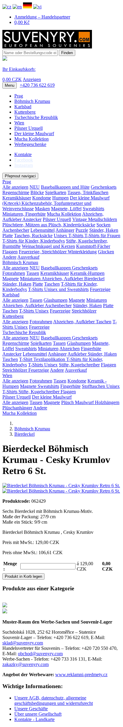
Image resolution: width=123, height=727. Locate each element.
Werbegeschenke (30, 144)
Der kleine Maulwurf (34, 133)
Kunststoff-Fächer (93, 246)
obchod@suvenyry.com (40, 653)
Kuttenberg (25, 112)
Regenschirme (15, 192)
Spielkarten (55, 192)
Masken (42, 208)
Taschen (52, 283)
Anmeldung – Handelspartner (42, 16)
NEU (35, 187)
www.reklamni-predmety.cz (81, 674)
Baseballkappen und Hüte (65, 187)
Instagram (23, 165)
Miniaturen (30, 278)
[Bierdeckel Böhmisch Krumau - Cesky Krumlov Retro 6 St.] (61, 485)
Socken (103, 224)
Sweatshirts (93, 208)
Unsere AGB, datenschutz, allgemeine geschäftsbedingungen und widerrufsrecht (53, 700)
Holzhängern (107, 402)
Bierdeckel (94, 278)
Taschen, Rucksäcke (33, 235)
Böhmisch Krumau (32, 101)
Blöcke (37, 192)
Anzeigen (32, 79)
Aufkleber (77, 353)
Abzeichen (69, 348)
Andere (9, 257)
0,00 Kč (22, 22)
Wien (19, 122)
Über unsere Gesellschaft (37, 714)
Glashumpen (55, 300)
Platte (7, 235)
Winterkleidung (82, 251)
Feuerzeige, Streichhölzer (43, 251)
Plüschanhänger (17, 407)
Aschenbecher (15, 230)
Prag (18, 95)
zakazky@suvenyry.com (25, 664)
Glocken (106, 251)
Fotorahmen (13, 273)
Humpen (60, 197)
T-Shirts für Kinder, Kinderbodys (33, 240)
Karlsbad (22, 106)
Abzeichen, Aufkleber (62, 278)
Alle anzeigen (15, 187)
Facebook (23, 159)
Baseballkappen (56, 267)
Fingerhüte (91, 348)
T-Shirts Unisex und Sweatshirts (58, 289)
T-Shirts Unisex (34, 310)
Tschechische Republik (36, 117)
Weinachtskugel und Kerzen (48, 246)
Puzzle (82, 230)
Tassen (32, 273)
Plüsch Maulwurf (78, 402)
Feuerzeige (100, 289)
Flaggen (10, 251)
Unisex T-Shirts (69, 235)
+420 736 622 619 (37, 85)
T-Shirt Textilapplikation (42, 359)
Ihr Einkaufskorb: (19, 69)
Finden (67, 53)
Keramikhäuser (16, 197)
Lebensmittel (42, 230)
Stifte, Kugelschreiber (79, 364)
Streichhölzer (84, 310)
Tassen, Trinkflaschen (87, 192)
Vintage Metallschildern (94, 219)
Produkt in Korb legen (23, 576)
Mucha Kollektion (31, 138)
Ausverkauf (28, 257)
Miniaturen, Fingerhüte (24, 214)
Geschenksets (103, 187)
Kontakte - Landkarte (34, 719)
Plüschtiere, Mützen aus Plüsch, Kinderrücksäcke (48, 224)
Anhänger (65, 230)
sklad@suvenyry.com (22, 642)
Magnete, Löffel (66, 208)
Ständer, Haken (103, 230)
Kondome (41, 197)
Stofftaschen (94, 386)
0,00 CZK (12, 79)
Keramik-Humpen (87, 273)
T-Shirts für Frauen (102, 235)
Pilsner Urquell (28, 128)
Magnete (10, 278)
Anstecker (31, 219)
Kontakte (23, 154)
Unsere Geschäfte (31, 708)
